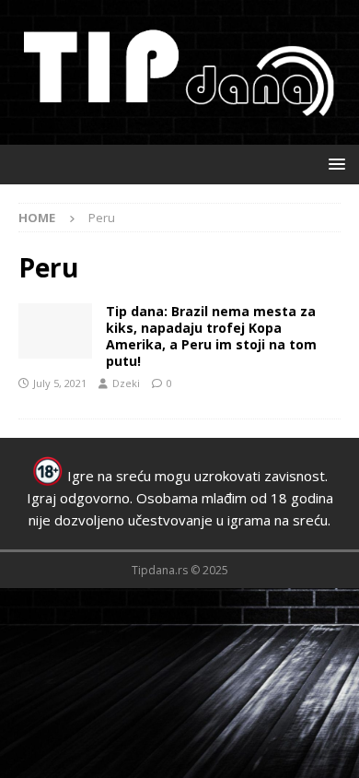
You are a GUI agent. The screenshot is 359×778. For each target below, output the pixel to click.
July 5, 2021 (60, 383)
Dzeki (126, 383)
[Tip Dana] (55, 331)
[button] (333, 163)
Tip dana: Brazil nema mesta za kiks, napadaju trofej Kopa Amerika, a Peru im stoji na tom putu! (211, 336)
